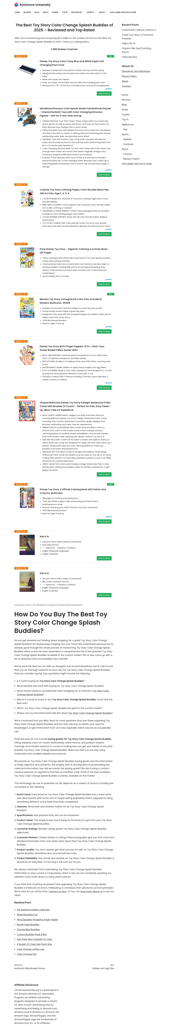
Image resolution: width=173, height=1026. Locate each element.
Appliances (128, 124)
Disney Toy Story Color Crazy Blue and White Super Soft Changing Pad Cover (72, 63)
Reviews (27, 12)
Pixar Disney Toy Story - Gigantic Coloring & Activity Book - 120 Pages (74, 250)
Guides (55, 12)
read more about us (91, 891)
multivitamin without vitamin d (139, 29)
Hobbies (127, 139)
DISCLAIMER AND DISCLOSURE (123, 12)
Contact (126, 86)
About (125, 81)
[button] (82, 12)
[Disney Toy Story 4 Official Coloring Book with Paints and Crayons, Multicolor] (27, 498)
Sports (125, 134)
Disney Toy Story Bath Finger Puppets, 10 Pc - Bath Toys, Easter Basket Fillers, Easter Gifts (72, 348)
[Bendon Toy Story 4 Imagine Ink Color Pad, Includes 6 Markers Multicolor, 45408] (27, 307)
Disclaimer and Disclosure (136, 71)
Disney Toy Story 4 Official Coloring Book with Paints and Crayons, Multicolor (73, 491)
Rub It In (44, 536)
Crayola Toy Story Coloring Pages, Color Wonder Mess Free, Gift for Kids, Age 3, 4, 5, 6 (74, 191)
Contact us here (57, 891)
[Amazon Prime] (108, 89)
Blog (37, 12)
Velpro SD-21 (128, 43)
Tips (125, 129)
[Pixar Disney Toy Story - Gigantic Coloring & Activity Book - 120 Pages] (27, 257)
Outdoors (128, 144)
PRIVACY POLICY (131, 159)
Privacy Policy (129, 76)
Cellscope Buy (129, 56)
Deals (45, 12)
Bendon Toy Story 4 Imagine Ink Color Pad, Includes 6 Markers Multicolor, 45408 (71, 301)
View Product (104, 93)
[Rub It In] (27, 545)
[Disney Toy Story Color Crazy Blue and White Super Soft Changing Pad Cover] (27, 70)
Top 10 (65, 12)
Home (17, 12)
